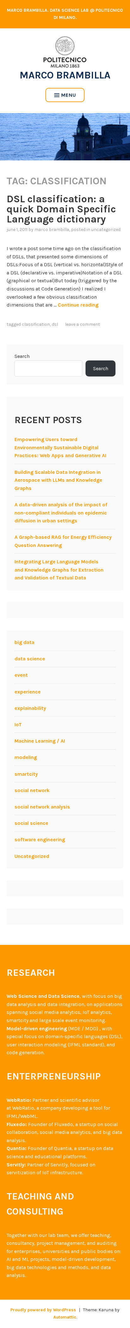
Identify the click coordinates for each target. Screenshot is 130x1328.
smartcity (26, 774)
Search (22, 356)
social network (32, 790)
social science (31, 823)
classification (36, 324)
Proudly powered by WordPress (43, 1310)
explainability (30, 708)
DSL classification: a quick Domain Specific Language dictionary (61, 209)
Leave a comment (82, 324)
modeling (26, 757)
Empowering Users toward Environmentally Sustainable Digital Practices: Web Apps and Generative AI (60, 447)
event (21, 675)
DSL (55, 324)
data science (30, 659)
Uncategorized (106, 229)
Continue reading (78, 305)
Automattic (64, 1317)
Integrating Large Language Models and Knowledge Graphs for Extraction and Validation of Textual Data (59, 570)
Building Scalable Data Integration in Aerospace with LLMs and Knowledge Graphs (58, 480)
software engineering (40, 839)
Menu (68, 95)
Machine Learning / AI (40, 741)
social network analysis (42, 807)
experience (28, 692)
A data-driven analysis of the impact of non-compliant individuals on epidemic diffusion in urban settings (61, 513)
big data (24, 642)
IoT (18, 724)
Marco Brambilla (65, 75)
